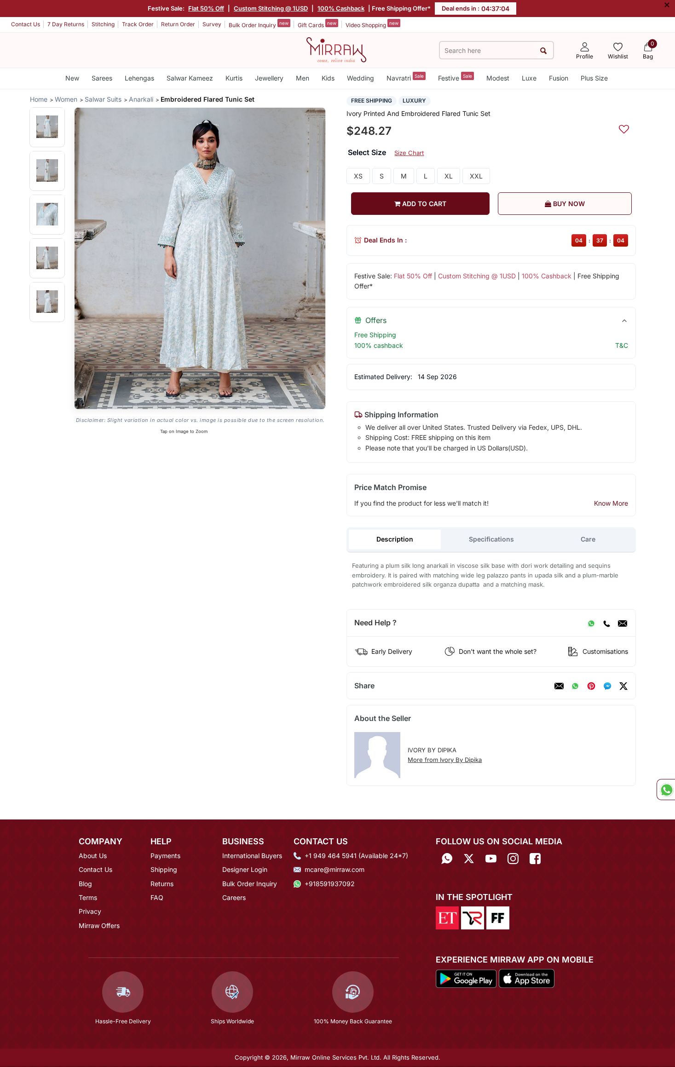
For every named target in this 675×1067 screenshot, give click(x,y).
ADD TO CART (423, 204)
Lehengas (139, 78)
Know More (611, 503)
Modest (497, 78)
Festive (455, 77)
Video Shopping (372, 24)
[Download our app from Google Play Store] (466, 977)
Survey (211, 24)
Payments (165, 855)
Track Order (138, 24)
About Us (93, 855)
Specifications (491, 539)
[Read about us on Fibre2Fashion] (497, 917)
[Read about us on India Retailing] (472, 917)
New (72, 78)
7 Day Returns (65, 24)
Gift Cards (317, 24)
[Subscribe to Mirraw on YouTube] (491, 859)
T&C (621, 345)
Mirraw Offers (99, 925)
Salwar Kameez (190, 78)
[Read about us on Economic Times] (447, 917)
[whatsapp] (575, 686)
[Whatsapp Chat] (666, 789)
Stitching (103, 24)
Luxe (529, 78)
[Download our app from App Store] (526, 977)
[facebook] (607, 686)
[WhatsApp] (591, 623)
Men (302, 78)
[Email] (622, 623)
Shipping (163, 869)
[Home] (336, 49)
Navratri (405, 77)
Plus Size (594, 78)
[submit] (543, 50)
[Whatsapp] (447, 859)
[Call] (606, 623)
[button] (47, 126)
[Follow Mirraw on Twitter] (469, 859)
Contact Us (25, 24)
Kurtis (233, 78)
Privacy (90, 911)
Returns (161, 884)
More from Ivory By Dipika (445, 759)
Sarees (102, 78)
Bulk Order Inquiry (258, 24)
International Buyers (252, 855)
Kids (328, 78)
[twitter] (623, 686)
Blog (85, 884)
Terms (88, 897)
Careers (234, 897)
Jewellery (269, 78)
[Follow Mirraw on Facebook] (535, 859)
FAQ (156, 897)
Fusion (558, 78)
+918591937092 (330, 884)
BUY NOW (568, 204)
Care (588, 539)
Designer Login (244, 869)
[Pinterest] (591, 686)
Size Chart (409, 152)
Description (394, 539)
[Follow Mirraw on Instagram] (513, 859)
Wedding (360, 78)
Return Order (178, 24)
